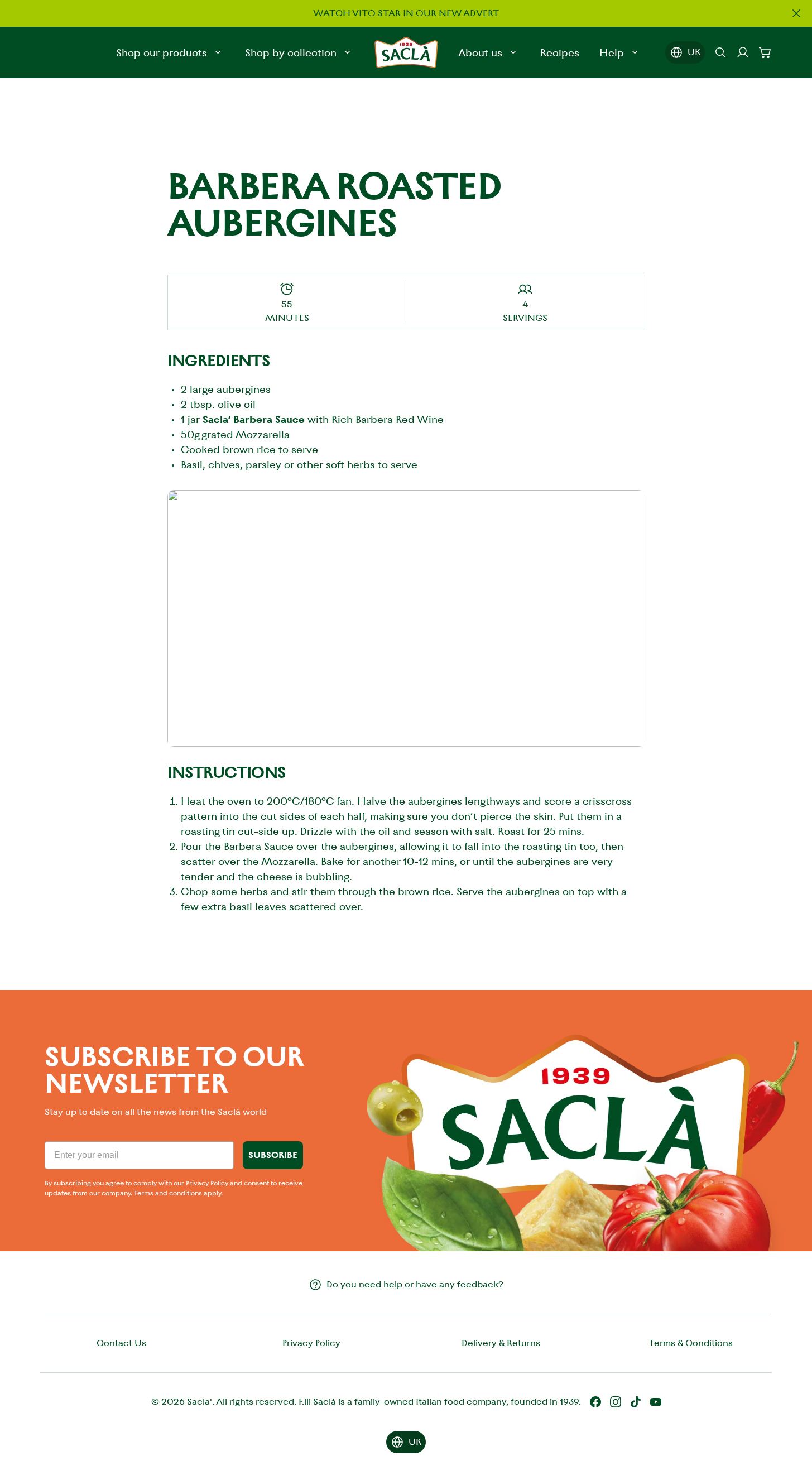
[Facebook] (595, 1401)
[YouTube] (655, 1401)
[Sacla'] (406, 52)
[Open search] (720, 52)
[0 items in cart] (765, 52)
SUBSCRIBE (272, 1155)
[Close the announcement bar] (796, 13)
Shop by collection (291, 53)
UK (694, 52)
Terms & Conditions (690, 1343)
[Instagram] (615, 1401)
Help (611, 53)
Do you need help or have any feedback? (414, 1284)
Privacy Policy (311, 1343)
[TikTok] (635, 1401)
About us (480, 53)
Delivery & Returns (501, 1343)
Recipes (559, 53)
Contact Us (121, 1343)
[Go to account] (742, 52)
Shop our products (161, 53)
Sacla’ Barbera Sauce (254, 419)
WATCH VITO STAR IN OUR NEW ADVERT (406, 13)
